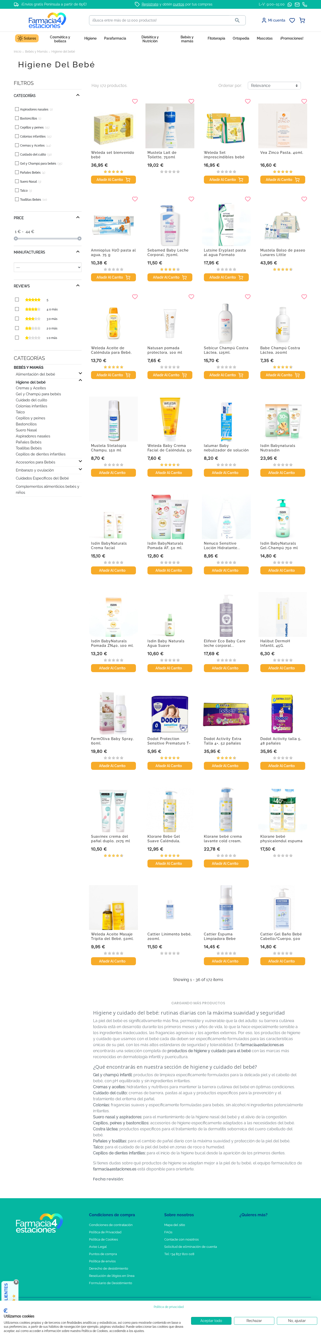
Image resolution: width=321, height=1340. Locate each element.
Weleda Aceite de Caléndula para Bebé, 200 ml (111, 352)
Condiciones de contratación (111, 1225)
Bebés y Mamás (28, 367)
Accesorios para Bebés (35, 462)
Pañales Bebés (28, 442)
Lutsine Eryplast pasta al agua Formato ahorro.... (225, 254)
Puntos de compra (103, 1254)
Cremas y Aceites (31, 388)
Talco (20, 412)
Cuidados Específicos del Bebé (42, 478)
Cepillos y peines (30, 418)
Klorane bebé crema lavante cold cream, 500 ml (223, 840)
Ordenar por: (230, 85)
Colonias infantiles (31, 406)
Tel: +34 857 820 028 (179, 1254)
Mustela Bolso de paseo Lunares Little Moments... (282, 254)
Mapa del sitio (174, 1225)
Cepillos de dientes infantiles (40, 454)
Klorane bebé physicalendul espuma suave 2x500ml (281, 840)
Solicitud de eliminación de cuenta (190, 1247)
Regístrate (150, 4)
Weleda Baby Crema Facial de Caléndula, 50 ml (169, 450)
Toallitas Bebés (29, 448)
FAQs (168, 1232)
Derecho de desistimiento (108, 1268)
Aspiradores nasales (33, 436)
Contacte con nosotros (181, 1239)
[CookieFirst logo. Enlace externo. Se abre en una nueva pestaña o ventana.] (6, 1310)
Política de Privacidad (105, 1232)
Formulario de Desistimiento (110, 1283)
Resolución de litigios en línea (111, 1276)
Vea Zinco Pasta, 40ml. (281, 153)
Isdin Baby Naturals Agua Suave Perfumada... (166, 645)
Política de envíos (102, 1261)
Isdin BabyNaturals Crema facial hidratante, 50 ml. (109, 547)
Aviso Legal (98, 1247)
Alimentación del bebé (35, 374)
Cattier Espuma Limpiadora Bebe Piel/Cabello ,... (220, 938)
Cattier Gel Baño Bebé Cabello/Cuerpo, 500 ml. (281, 938)
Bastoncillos (26, 424)
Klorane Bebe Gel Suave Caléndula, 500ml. (163, 840)
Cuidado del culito (31, 400)
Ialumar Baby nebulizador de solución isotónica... (226, 450)
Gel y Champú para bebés (38, 394)
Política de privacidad (169, 1307)
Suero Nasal (26, 430)
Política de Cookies (103, 1239)
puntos (178, 4)
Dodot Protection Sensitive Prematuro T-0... (169, 743)
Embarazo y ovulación (35, 470)
